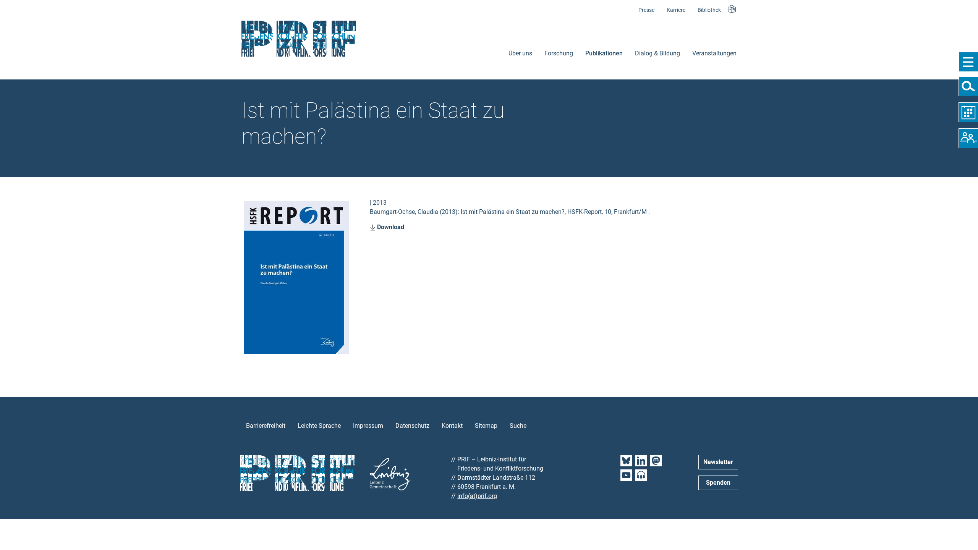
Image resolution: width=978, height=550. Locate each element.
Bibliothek (709, 10)
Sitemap (486, 425)
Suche (518, 425)
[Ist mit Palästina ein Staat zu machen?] (296, 277)
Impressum (368, 425)
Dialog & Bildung (657, 53)
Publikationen (604, 53)
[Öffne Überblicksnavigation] (968, 62)
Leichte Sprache (319, 425)
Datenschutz (412, 425)
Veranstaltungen (714, 53)
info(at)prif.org (477, 496)
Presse (646, 10)
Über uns (520, 53)
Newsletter (718, 462)
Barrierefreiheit (265, 425)
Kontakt (452, 425)
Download (390, 227)
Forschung (558, 53)
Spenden (718, 482)
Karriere (676, 10)
